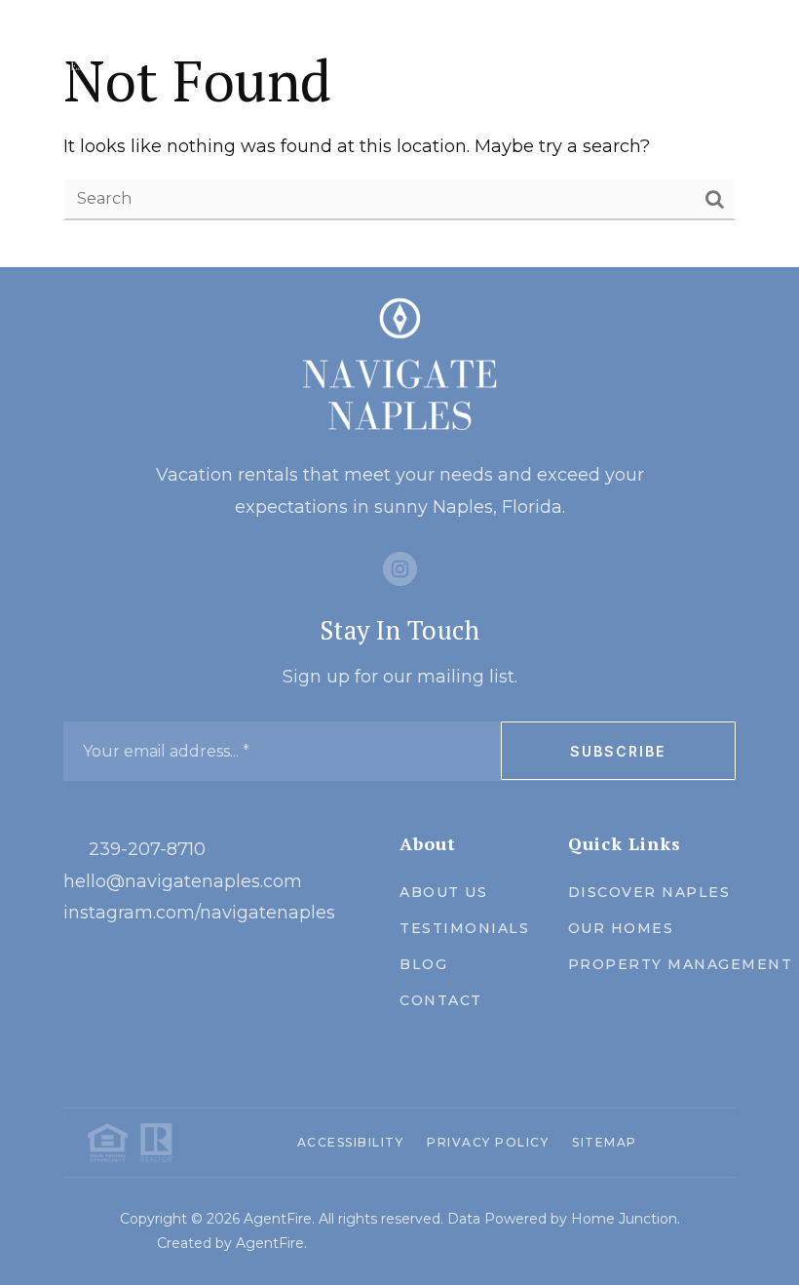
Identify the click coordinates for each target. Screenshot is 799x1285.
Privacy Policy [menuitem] (488, 1142)
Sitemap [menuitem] (604, 1142)
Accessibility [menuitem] (350, 1142)
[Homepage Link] (62, 48)
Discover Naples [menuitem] (649, 892)
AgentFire (270, 1243)
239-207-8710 (147, 849)
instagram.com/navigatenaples (199, 912)
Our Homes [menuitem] (621, 928)
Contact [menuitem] (441, 1000)
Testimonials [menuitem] (464, 928)
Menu (715, 50)
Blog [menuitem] (423, 964)
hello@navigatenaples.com (182, 881)
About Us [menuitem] (443, 892)
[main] (399, 133)
